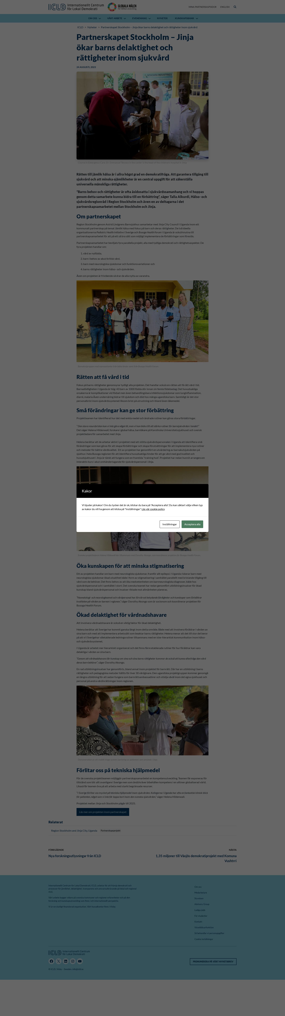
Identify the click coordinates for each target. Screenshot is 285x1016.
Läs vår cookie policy (153, 509)
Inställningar (169, 524)
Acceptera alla (192, 524)
